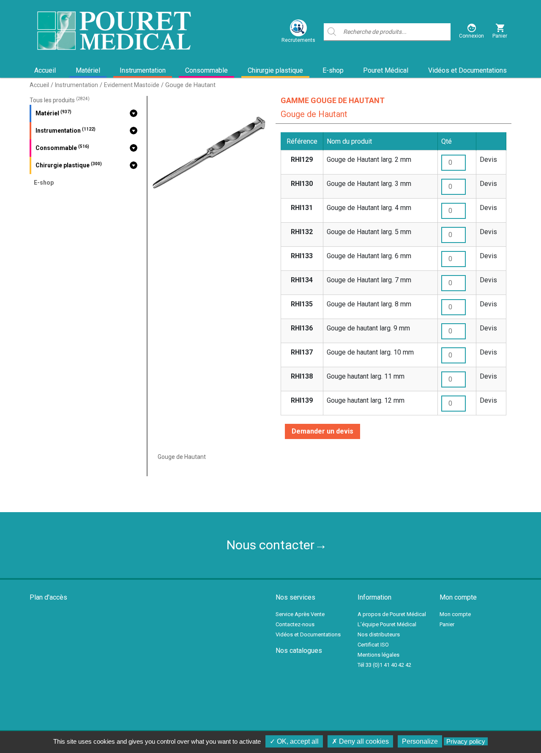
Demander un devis (322, 431)
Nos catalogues (299, 651)
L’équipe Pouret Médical (387, 624)
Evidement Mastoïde (131, 85)
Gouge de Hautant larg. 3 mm (369, 184)
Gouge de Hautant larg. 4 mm (369, 208)
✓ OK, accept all (294, 741)
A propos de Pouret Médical (392, 614)
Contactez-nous (295, 624)
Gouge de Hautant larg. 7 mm (369, 280)
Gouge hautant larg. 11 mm (365, 376)
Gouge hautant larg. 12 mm (365, 400)
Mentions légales (378, 655)
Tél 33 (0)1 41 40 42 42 (384, 665)
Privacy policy (465, 741)
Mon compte (455, 614)
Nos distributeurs (379, 634)
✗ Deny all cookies (360, 741)
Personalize (420, 741)
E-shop (333, 70)
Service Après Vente (300, 614)
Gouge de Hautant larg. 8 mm (369, 304)
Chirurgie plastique (275, 70)
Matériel (88, 70)
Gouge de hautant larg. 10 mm (370, 352)
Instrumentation (143, 70)
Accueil (45, 70)
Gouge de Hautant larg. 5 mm (369, 232)
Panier (447, 624)
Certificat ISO (373, 644)
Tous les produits (60, 100)
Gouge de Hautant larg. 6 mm (369, 256)
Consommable (206, 70)
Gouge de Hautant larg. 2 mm (369, 160)
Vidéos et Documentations (467, 70)
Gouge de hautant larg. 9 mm (368, 328)
